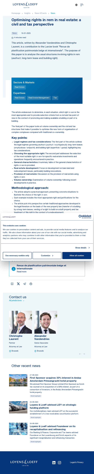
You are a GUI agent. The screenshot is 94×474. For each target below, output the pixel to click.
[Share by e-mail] (24, 283)
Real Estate (19, 87)
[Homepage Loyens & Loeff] (25, 5)
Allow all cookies (77, 255)
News (53, 13)
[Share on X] (18, 283)
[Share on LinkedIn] (12, 283)
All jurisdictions (15, 301)
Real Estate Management (39, 98)
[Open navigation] (81, 5)
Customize (45, 255)
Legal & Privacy (76, 463)
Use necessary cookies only (17, 255)
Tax (55, 98)
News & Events (41, 13)
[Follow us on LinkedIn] (53, 462)
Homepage (16, 13)
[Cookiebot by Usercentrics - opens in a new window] (80, 217)
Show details (80, 248)
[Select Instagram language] (59, 462)
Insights (27, 13)
